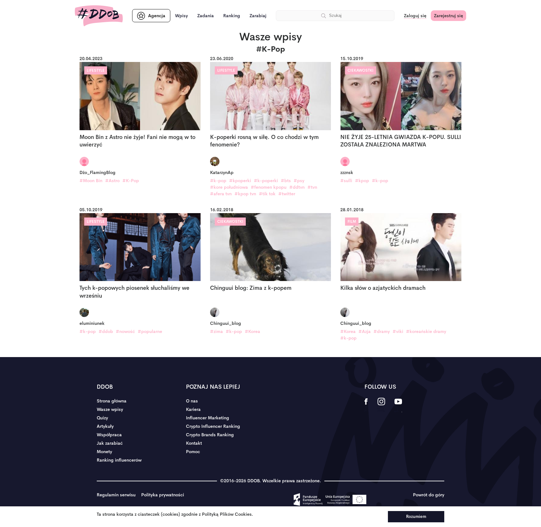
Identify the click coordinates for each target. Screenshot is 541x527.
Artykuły (105, 426)
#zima (216, 331)
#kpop (362, 180)
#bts (286, 180)
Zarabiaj (258, 15)
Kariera (193, 409)
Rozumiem (416, 516)
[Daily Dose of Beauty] (99, 15)
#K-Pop (130, 180)
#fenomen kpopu (268, 187)
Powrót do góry (428, 495)
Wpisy (181, 15)
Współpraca (109, 434)
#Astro (112, 180)
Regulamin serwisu (116, 495)
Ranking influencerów (119, 460)
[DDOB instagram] (381, 405)
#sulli (346, 180)
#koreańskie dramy (426, 331)
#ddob (106, 331)
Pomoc (193, 451)
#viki (398, 331)
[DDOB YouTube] (398, 405)
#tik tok (267, 194)
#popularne (150, 331)
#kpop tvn (245, 194)
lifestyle (96, 70)
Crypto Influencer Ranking (213, 426)
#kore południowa (229, 187)
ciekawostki (361, 70)
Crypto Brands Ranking (210, 434)
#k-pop (218, 180)
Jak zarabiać (110, 443)
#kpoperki (240, 180)
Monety (104, 451)
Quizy (102, 418)
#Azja (364, 331)
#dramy (382, 331)
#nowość (125, 331)
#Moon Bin (91, 180)
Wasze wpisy (110, 409)
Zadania (205, 15)
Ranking (231, 15)
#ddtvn (297, 187)
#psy (299, 180)
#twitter (286, 194)
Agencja (156, 15)
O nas (192, 401)
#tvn (312, 187)
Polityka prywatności (162, 495)
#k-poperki (266, 180)
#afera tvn (221, 194)
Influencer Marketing (207, 418)
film (352, 221)
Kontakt (194, 443)
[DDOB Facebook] (366, 405)
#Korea (252, 331)
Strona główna (111, 401)
